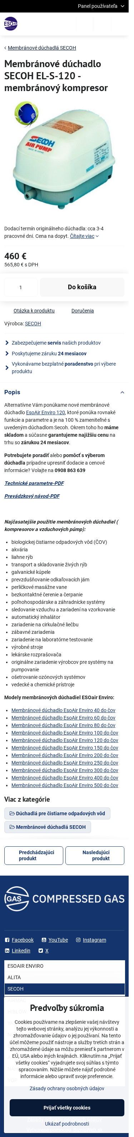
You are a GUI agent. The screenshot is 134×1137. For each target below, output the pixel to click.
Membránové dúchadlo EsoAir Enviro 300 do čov (64, 770)
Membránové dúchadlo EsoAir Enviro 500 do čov (64, 785)
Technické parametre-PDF (34, 483)
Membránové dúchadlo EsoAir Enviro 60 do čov (63, 718)
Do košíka (82, 287)
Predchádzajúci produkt (36, 856)
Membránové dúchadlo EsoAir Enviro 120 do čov (64, 740)
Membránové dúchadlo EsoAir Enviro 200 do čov (64, 755)
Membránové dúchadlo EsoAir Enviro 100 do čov (64, 733)
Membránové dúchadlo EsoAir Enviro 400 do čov (64, 778)
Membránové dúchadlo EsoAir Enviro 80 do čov (63, 725)
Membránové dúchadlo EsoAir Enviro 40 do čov (63, 710)
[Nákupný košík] (102, 24)
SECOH (33, 323)
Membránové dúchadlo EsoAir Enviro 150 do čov (64, 748)
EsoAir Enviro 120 (45, 412)
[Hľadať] (85, 24)
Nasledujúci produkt (96, 856)
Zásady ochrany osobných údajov (67, 1088)
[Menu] (120, 24)
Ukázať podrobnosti (67, 1124)
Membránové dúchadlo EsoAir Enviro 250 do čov (64, 763)
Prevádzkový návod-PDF (31, 496)
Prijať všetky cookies (67, 1108)
